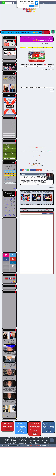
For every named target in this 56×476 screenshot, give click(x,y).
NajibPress (46, 64)
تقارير (13, 130)
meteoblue (14, 188)
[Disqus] (36, 228)
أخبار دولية (12, 120)
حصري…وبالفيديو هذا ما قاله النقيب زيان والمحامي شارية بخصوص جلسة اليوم (9, 215)
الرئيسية (30, 43)
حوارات (13, 132)
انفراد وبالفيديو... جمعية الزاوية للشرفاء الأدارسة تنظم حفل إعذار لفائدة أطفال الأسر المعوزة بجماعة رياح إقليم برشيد (9, 199)
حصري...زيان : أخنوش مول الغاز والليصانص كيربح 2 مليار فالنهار (10, 207)
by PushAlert (18, 7)
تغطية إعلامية (12, 128)
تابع (47, 430)
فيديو (23, 43)
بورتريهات (12, 124)
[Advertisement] (28, 22)
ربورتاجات (12, 134)
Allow (31, 6)
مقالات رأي (12, 136)
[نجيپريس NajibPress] (28, 13)
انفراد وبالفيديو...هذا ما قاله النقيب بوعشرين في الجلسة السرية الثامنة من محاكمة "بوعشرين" (9, 203)
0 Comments (36, 43)
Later (36, 6)
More (11, 282)
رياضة (27, 43)
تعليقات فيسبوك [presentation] (47, 213)
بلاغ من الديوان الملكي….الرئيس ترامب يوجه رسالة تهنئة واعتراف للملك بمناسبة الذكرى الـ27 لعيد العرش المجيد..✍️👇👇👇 (9, 77)
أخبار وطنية (12, 122)
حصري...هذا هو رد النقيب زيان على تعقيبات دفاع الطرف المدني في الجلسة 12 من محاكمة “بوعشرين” (9, 211)
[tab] (47, 213)
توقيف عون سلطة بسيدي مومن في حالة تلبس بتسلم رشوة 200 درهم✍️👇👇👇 (25, 32)
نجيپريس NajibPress (34, 445)
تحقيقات (12, 126)
